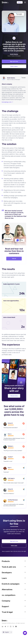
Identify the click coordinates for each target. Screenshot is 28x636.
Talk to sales (14, 545)
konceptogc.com (6, 102)
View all (14, 258)
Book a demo (14, 66)
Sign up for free (14, 61)
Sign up (19, 2)
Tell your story (14, 395)
